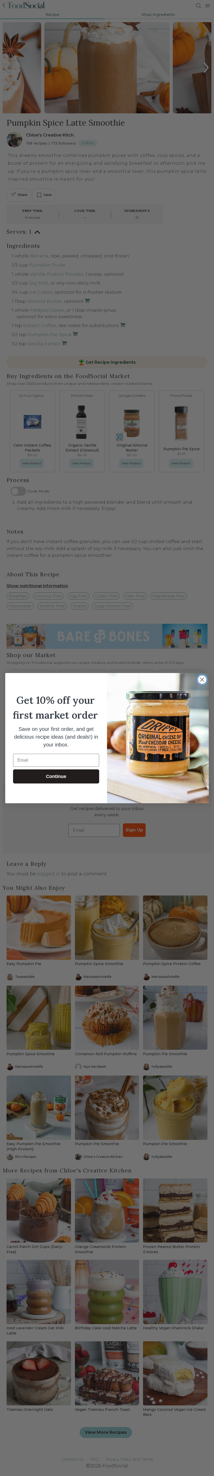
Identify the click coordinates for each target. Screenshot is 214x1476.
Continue (56, 776)
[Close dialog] (202, 679)
